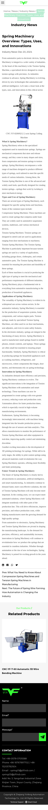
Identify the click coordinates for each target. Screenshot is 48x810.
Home (6, 11)
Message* (7, 730)
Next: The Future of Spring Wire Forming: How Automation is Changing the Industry (23, 592)
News (15, 11)
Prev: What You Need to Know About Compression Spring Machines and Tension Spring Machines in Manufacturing (21, 578)
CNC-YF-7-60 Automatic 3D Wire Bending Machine (20, 671)
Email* (5, 715)
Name (5, 701)
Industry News (27, 11)
